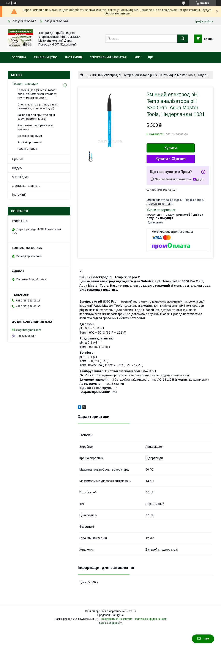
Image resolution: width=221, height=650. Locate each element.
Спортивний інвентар (108, 57)
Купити (170, 148)
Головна (19, 57)
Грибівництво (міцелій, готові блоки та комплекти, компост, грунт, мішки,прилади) (37, 93)
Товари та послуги (25, 83)
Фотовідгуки (20, 177)
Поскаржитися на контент (116, 618)
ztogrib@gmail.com (28, 329)
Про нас (18, 159)
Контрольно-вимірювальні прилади (35, 127)
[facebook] (79, 408)
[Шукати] (182, 39)
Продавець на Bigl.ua (110, 615)
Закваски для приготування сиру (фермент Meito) (36, 116)
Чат (206, 639)
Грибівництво (45, 57)
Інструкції (73, 57)
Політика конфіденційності (150, 618)
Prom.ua (131, 611)
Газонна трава (27, 148)
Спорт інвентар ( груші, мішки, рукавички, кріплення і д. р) (37, 106)
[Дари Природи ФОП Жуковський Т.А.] (20, 46)
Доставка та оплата (26, 185)
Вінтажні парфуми (29, 135)
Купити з (163, 159)
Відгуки (17, 168)
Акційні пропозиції (29, 142)
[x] (84, 408)
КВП (137, 57)
